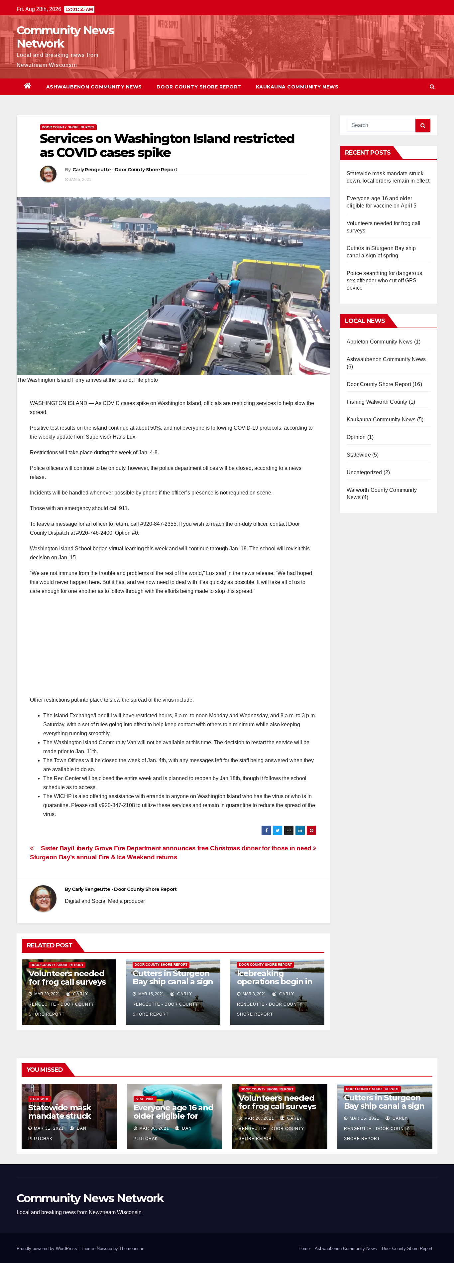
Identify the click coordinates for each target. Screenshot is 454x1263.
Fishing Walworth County (377, 402)
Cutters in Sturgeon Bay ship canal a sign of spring (173, 981)
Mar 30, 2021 (154, 1128)
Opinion (356, 437)
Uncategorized (364, 472)
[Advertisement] (173, 648)
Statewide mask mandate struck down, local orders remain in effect (64, 1120)
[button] (432, 86)
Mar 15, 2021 (365, 1118)
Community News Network (65, 37)
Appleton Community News (380, 342)
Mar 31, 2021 (49, 1128)
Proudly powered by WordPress (47, 1248)
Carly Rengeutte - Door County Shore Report (124, 170)
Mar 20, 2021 (259, 1118)
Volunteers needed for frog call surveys (67, 978)
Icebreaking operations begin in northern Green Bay (276, 981)
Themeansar (131, 1248)
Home (304, 1248)
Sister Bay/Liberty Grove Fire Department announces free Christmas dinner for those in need (177, 848)
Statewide (359, 455)
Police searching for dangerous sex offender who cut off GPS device (384, 280)
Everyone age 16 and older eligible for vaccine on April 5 (173, 1116)
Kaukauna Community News (297, 87)
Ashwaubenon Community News (94, 87)
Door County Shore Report (199, 87)
